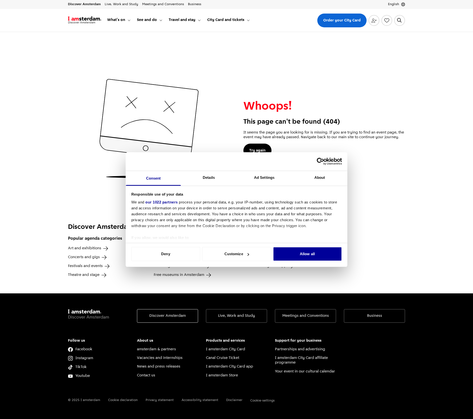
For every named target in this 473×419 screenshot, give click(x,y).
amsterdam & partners (156, 349)
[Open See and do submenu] (161, 20)
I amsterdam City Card (225, 349)
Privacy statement (160, 400)
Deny (165, 254)
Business (374, 316)
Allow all (307, 254)
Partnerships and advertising (300, 349)
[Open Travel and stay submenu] (199, 20)
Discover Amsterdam (167, 316)
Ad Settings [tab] (264, 177)
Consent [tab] (153, 178)
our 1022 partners (161, 202)
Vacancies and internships (160, 358)
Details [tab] (209, 177)
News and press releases (158, 367)
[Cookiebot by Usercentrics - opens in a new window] (320, 161)
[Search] (399, 20)
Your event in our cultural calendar (305, 371)
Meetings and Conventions (305, 316)
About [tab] (319, 177)
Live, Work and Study (236, 316)
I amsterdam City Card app (229, 367)
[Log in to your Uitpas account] (374, 20)
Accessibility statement (200, 400)
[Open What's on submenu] (129, 20)
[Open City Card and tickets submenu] (248, 20)
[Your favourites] (386, 20)
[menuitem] (119, 20)
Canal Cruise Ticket (222, 358)
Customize (233, 254)
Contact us (146, 375)
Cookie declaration (123, 400)
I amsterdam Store (222, 375)
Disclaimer (234, 400)
